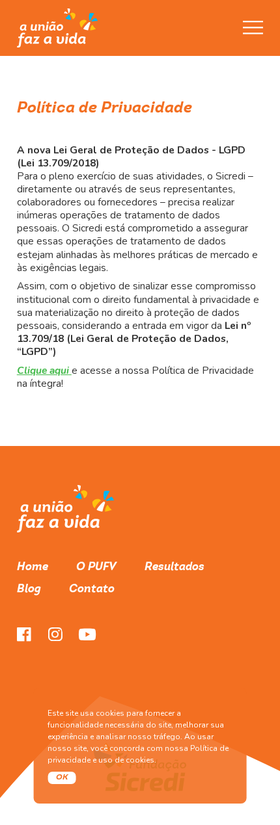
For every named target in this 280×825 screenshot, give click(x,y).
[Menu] (253, 27)
